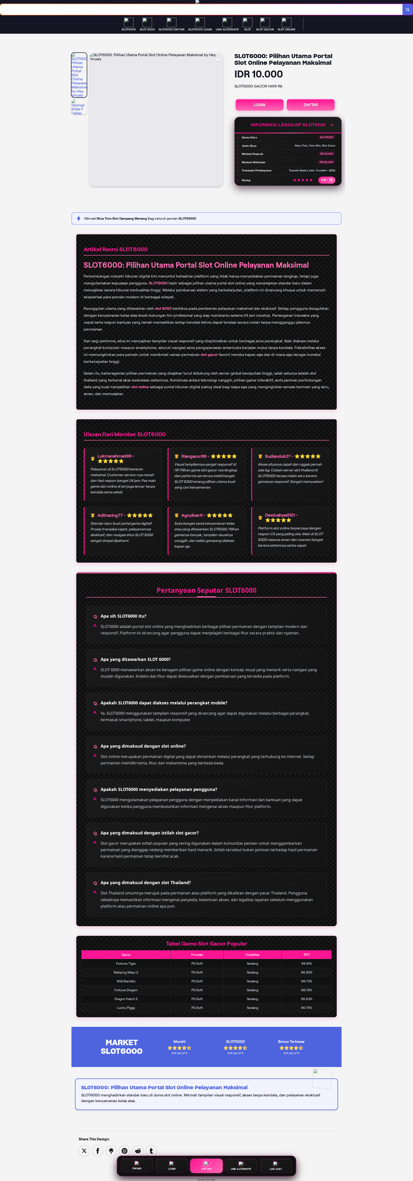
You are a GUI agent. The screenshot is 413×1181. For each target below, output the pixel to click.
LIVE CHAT (276, 1168)
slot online (140, 387)
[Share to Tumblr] (151, 1150)
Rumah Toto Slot (207, 1179)
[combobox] (201, 9)
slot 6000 (163, 308)
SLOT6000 (158, 283)
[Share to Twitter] (84, 1150)
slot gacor (209, 355)
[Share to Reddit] (138, 1150)
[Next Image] (219, 120)
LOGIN (259, 105)
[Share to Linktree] (111, 1150)
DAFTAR (311, 105)
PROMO (137, 1169)
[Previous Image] (93, 120)
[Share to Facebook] (97, 1150)
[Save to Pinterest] (124, 1150)
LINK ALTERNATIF (241, 1168)
